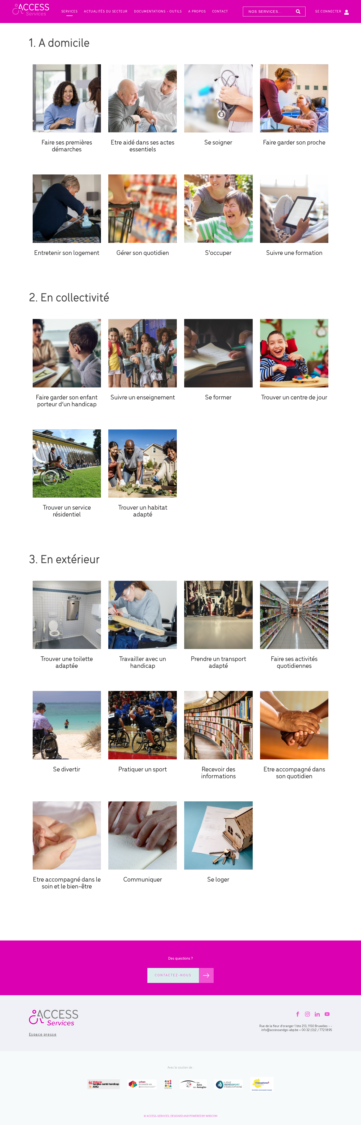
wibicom (211, 1116)
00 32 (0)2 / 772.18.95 (317, 1030)
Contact (220, 11)
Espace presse (43, 1035)
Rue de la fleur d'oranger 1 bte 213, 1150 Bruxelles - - (295, 1026)
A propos (197, 11)
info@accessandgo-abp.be (279, 1030)
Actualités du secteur (105, 11)
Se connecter (328, 11)
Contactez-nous (173, 975)
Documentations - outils (158, 11)
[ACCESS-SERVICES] (30, 11)
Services (69, 11)
